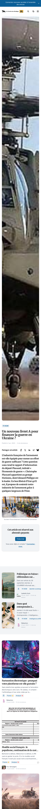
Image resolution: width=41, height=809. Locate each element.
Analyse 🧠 (19, 695)
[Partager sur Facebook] (21, 450)
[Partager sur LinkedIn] (29, 450)
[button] (28, 11)
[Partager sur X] (25, 450)
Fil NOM (5, 426)
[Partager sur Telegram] (33, 450)
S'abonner (20, 539)
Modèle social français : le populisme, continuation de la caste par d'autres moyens (19, 750)
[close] (38, 3)
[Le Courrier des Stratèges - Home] (12, 11)
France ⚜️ (10, 695)
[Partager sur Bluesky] (38, 450)
